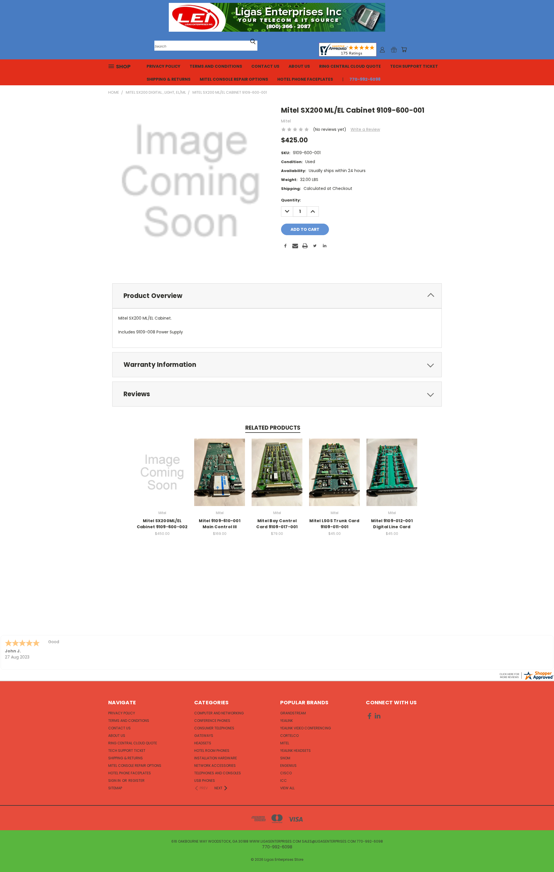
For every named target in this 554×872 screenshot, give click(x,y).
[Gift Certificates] (394, 49)
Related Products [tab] (272, 428)
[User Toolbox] (382, 49)
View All (287, 788)
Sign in (114, 780)
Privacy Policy (163, 66)
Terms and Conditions (216, 66)
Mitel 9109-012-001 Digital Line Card (392, 524)
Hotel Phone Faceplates (305, 79)
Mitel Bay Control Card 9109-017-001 (276, 524)
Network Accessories (215, 765)
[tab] (277, 295)
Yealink (286, 720)
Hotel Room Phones (211, 750)
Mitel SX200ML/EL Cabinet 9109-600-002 (162, 524)
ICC (283, 780)
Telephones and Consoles (217, 773)
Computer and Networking (219, 713)
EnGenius (288, 765)
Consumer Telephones (214, 728)
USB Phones (204, 780)
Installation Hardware (215, 758)
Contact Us (265, 66)
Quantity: (291, 200)
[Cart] (404, 49)
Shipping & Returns (168, 79)
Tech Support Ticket (414, 66)
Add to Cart (162, 476)
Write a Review (365, 129)
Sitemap (115, 788)
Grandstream (293, 713)
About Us (299, 66)
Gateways (203, 735)
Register (136, 780)
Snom (285, 758)
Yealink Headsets (295, 750)
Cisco (286, 773)
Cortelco (289, 735)
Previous (539, 854)
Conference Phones (212, 720)
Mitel (284, 743)
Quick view (162, 466)
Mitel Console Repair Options (234, 79)
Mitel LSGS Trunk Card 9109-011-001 (334, 524)
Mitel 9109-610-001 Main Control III (219, 524)
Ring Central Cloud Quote (350, 66)
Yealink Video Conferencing (305, 728)
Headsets (202, 743)
